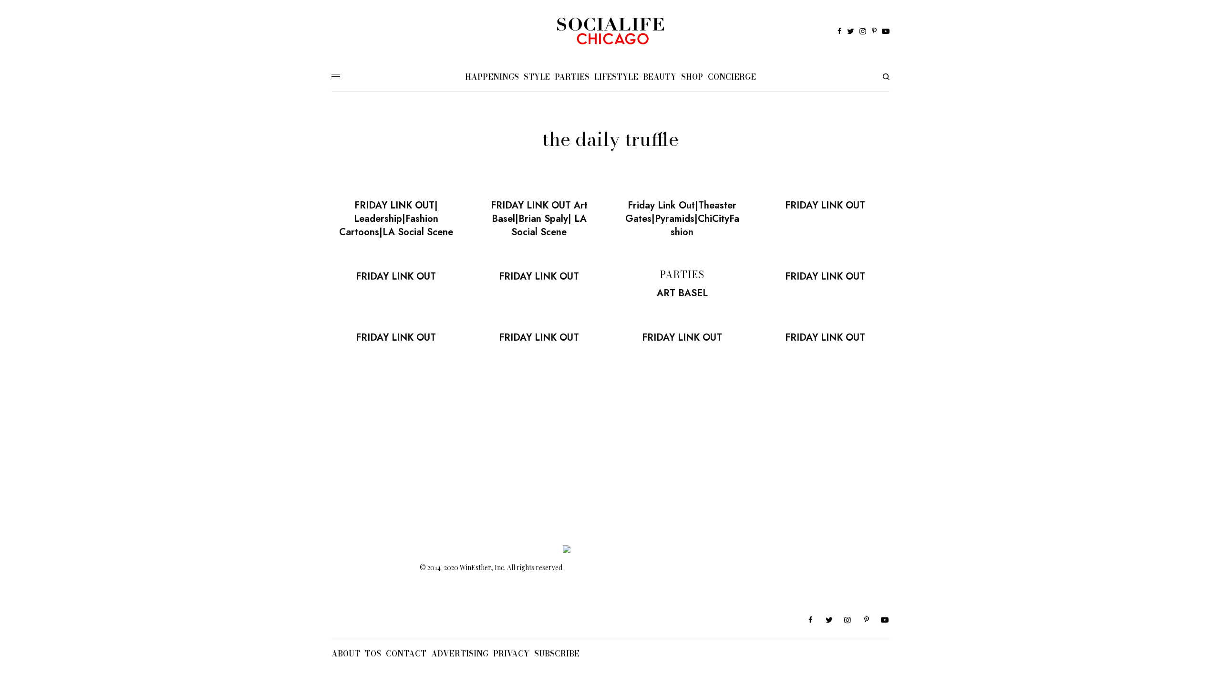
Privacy (511, 653)
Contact (406, 653)
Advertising (459, 653)
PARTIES (682, 274)
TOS (373, 653)
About (345, 653)
